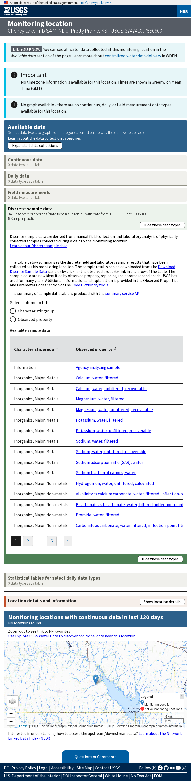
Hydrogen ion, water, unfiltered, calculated (115, 483)
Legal (43, 768)
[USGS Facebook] (160, 769)
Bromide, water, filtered (97, 515)
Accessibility (62, 768)
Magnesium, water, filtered (100, 399)
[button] (96, 679)
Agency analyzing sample (98, 367)
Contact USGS (107, 768)
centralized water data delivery (133, 56)
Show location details (162, 601)
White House (116, 776)
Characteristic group (36, 311)
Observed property (35, 319)
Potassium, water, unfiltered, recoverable (113, 430)
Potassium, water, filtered (99, 420)
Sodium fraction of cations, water (106, 472)
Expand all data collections (35, 145)
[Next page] (68, 541)
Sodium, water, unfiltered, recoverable (111, 451)
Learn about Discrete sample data (38, 245)
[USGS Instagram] (184, 769)
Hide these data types (162, 224)
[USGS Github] (166, 769)
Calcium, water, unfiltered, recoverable (111, 388)
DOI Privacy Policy (20, 768)
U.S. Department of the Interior (32, 776)
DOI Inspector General (82, 776)
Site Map (84, 768)
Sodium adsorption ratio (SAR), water (109, 462)
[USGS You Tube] (178, 769)
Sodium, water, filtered (97, 441)
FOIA (158, 776)
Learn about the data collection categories (44, 138)
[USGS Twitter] (154, 769)
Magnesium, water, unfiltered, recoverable (114, 409)
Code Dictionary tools (90, 284)
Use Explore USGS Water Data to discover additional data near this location (71, 635)
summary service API (123, 293)
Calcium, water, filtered (97, 378)
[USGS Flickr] (172, 769)
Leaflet (23, 726)
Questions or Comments (95, 756)
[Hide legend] (182, 696)
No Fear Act (141, 776)
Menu (184, 11)
